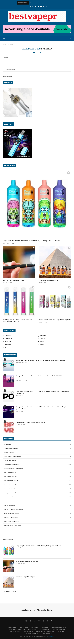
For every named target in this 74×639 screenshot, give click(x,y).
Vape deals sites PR (37, 489)
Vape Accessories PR (37, 472)
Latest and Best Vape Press (37, 464)
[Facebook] (27, 6)
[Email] (41, 6)
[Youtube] (38, 6)
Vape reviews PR (47, 633)
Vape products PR (15, 631)
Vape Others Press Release (37, 501)
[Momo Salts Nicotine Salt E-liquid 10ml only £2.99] (55, 301)
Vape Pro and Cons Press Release (37, 509)
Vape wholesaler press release (37, 525)
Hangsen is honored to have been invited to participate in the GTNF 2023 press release (42, 377)
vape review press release (37, 513)
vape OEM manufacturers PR (17, 629)
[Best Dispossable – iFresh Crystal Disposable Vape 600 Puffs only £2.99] (19, 301)
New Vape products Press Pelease (37, 468)
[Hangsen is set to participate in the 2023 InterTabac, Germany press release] (8, 365)
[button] (30, 3)
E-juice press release (37, 460)
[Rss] (46, 6)
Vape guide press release (37, 493)
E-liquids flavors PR (44, 629)
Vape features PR (28, 631)
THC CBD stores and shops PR (30, 633)
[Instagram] (32, 6)
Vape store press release (37, 517)
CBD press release (37, 452)
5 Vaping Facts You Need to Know (13, 280)
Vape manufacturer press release (37, 497)
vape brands (35, 627)
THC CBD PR (60, 631)
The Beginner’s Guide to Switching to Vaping (30, 422)
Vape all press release (37, 476)
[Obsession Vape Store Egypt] (55, 262)
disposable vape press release (37, 456)
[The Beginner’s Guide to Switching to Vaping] (8, 427)
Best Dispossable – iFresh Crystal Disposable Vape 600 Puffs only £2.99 (18, 321)
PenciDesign (51, 636)
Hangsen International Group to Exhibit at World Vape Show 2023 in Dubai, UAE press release (42, 408)
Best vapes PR (12, 627)
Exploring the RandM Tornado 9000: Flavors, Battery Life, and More (31, 241)
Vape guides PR (24, 627)
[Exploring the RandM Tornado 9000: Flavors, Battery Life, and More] (37, 204)
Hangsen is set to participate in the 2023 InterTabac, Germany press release (41, 360)
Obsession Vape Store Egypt (48, 280)
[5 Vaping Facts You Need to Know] (19, 262)
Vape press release (37, 505)
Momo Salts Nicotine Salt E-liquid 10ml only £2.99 (55, 320)
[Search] (68, 38)
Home (4, 44)
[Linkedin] (35, 6)
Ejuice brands (32, 629)
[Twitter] (30, 6)
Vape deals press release (37, 485)
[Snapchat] (43, 6)
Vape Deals (45, 627)
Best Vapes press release (37, 448)
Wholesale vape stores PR (58, 627)
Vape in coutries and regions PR (45, 631)
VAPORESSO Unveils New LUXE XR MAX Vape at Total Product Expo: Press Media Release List (42, 392)
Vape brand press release (37, 480)
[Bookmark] (70, 38)
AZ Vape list (37, 444)
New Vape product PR (59, 629)
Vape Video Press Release (37, 521)
